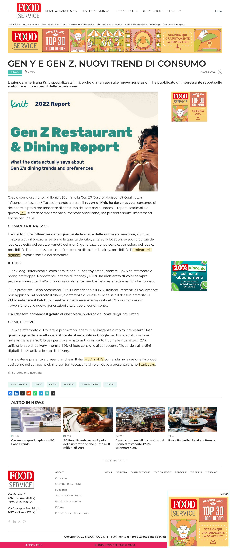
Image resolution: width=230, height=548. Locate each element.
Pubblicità (61, 489)
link (23, 213)
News (15, 436)
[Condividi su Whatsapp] (35, 393)
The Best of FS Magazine (81, 24)
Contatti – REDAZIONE (68, 484)
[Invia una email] (47, 393)
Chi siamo (61, 478)
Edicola (59, 507)
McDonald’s (94, 359)
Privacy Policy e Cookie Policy (72, 513)
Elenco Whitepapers (174, 24)
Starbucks (147, 364)
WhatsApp (155, 24)
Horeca (69, 384)
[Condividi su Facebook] (10, 393)
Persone (181, 472)
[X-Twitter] (20, 521)
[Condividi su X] (22, 393)
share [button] (220, 72)
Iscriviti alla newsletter (68, 501)
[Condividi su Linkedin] (16, 393)
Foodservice (19, 384)
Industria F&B (127, 11)
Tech (171, 11)
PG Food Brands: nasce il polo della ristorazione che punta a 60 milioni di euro (86, 444)
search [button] (179, 10)
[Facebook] (10, 521)
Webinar (196, 472)
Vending (211, 472)
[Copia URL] (53, 393)
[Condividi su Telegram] (41, 393)
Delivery (121, 472)
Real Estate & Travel (96, 11)
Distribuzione (152, 11)
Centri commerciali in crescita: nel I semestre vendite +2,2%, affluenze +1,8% (140, 444)
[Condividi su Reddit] (28, 393)
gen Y (38, 384)
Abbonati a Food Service (109, 24)
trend (110, 384)
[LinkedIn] (15, 521)
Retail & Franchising (61, 11)
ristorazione (89, 384)
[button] (10, 11)
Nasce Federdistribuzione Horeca (191, 440)
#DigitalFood (162, 472)
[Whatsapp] (24, 521)
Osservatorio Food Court (53, 24)
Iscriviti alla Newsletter (136, 24)
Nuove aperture (31, 24)
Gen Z (52, 384)
